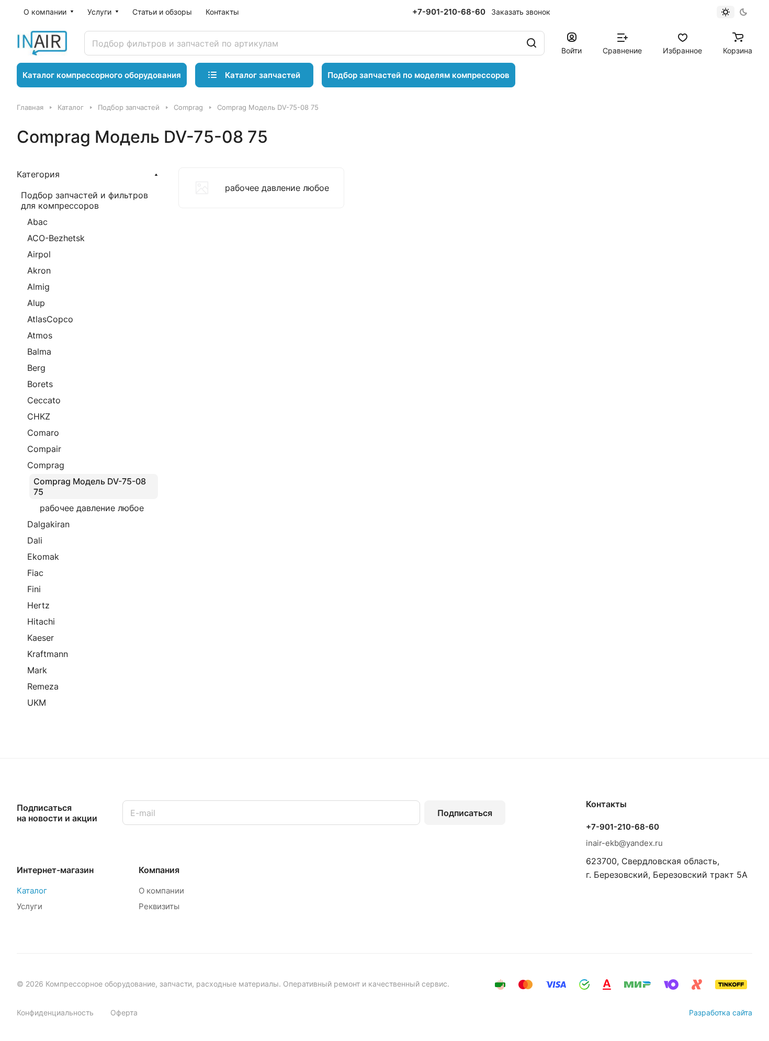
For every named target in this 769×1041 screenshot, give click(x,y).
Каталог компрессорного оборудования (101, 75)
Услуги (29, 906)
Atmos (39, 335)
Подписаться (464, 813)
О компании (161, 891)
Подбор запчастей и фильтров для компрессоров (84, 200)
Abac (37, 222)
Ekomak (43, 556)
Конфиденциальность (55, 1012)
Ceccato (44, 400)
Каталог (32, 891)
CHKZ (38, 416)
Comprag (45, 465)
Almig (38, 286)
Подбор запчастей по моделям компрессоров (418, 75)
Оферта (124, 1012)
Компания (159, 870)
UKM (36, 702)
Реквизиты (159, 906)
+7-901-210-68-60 (448, 12)
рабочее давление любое (92, 508)
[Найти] (531, 43)
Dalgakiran (48, 524)
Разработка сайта (720, 1012)
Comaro (43, 432)
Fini (34, 589)
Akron (39, 270)
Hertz (38, 605)
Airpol (39, 254)
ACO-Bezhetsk (56, 238)
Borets (40, 384)
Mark (37, 670)
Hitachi (41, 621)
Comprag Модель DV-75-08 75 (89, 486)
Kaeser (40, 637)
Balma (39, 351)
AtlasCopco (50, 319)
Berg (36, 368)
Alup (36, 303)
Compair (44, 449)
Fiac (35, 573)
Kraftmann (47, 654)
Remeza (43, 686)
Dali (34, 540)
